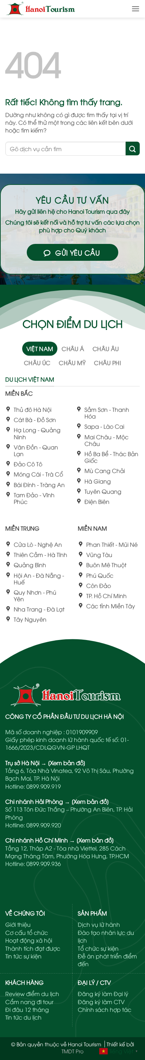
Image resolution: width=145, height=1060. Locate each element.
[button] (135, 8)
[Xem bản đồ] (67, 763)
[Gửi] (133, 148)
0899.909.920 (43, 825)
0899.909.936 (43, 863)
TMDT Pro (72, 1051)
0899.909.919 (43, 786)
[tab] (40, 349)
